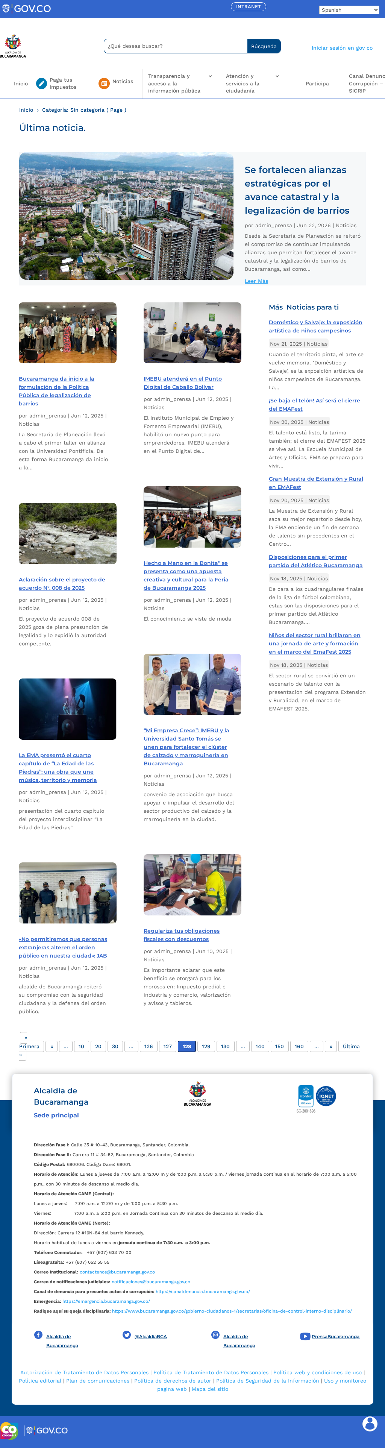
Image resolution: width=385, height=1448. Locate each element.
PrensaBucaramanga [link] (335, 1336)
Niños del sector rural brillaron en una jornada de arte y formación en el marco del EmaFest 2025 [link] (315, 643)
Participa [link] (317, 83)
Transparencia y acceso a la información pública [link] (174, 83)
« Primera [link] (29, 1042)
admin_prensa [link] (273, 225)
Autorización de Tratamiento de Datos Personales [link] (84, 1372)
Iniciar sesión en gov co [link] (342, 48)
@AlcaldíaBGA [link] (151, 1336)
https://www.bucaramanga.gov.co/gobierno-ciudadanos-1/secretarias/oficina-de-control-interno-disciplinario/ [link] (232, 1311)
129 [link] (206, 1046)
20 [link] (98, 1046)
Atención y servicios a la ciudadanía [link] (242, 83)
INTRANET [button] (248, 6)
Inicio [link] (21, 83)
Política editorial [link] (40, 1381)
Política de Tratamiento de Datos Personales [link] (210, 1372)
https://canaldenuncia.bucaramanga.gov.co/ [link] (203, 1291)
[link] (26, 13)
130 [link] (225, 1046)
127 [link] (168, 1046)
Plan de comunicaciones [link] (97, 1381)
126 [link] (148, 1046)
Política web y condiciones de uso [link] (317, 1372)
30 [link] (115, 1046)
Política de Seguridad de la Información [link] (267, 1381)
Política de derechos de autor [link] (172, 1381)
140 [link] (260, 1046)
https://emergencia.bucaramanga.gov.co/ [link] (106, 1301)
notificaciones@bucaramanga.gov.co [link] (151, 1281)
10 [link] (81, 1046)
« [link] (51, 1046)
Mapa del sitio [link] (210, 1389)
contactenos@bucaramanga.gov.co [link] (117, 1272)
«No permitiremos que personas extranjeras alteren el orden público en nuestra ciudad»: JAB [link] (63, 947)
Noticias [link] (346, 225)
